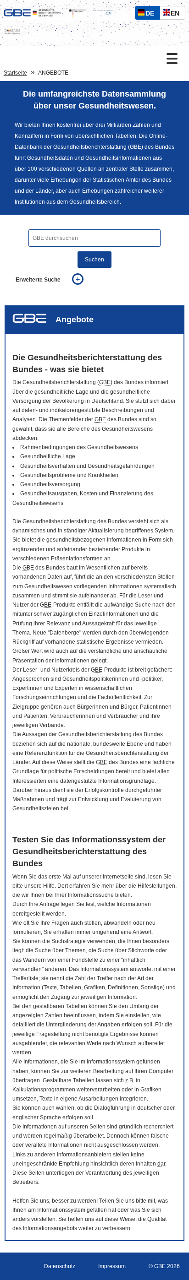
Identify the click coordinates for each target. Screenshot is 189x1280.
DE (151, 14)
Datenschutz (59, 1266)
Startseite (15, 73)
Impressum (112, 1266)
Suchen (94, 259)
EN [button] (177, 14)
